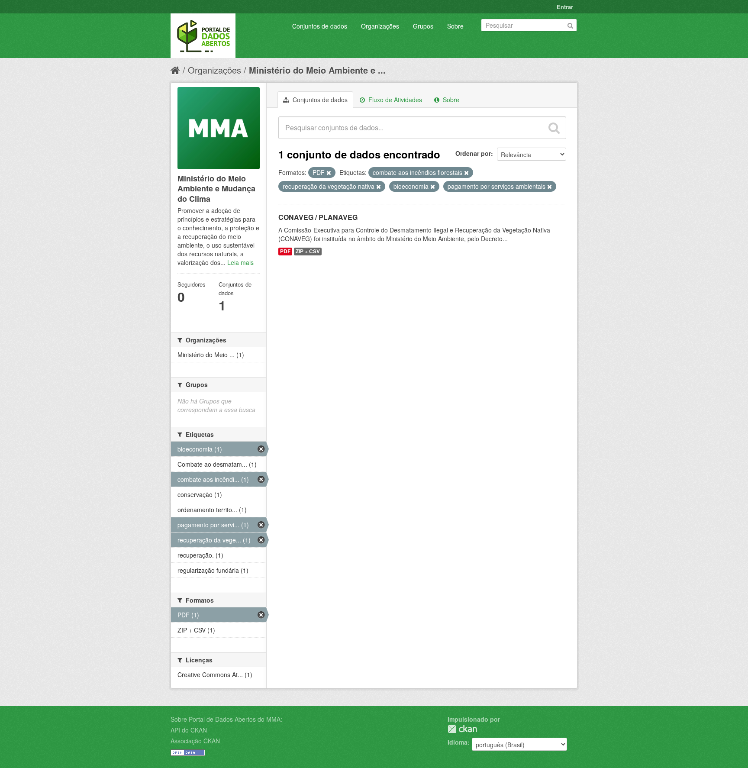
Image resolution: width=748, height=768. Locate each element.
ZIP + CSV (308, 251)
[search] (554, 127)
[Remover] (328, 172)
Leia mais (240, 262)
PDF (285, 251)
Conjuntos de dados (319, 26)
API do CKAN (189, 730)
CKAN (462, 728)
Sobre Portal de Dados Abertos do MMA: (226, 719)
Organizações (380, 26)
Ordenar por (473, 153)
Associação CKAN (195, 740)
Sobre (455, 26)
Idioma (458, 742)
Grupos (423, 26)
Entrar (565, 7)
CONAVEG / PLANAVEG (318, 217)
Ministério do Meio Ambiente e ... (317, 70)
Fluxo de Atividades (394, 99)
